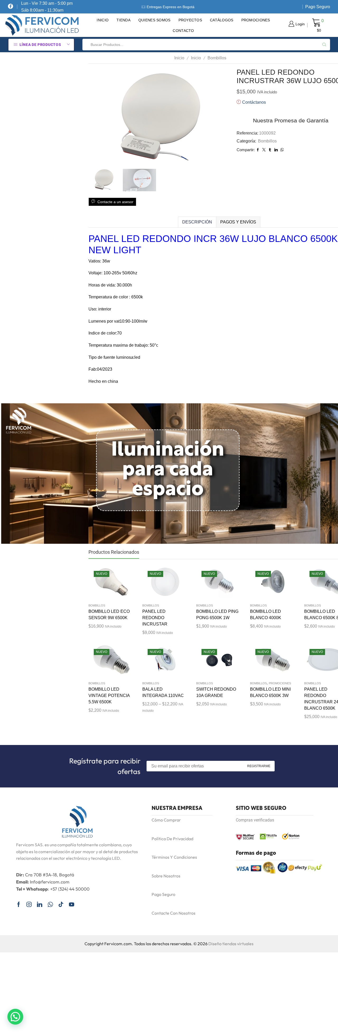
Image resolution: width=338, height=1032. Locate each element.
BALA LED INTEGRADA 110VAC (163, 692)
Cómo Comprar (166, 820)
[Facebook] (10, 7)
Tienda (123, 20)
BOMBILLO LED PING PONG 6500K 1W (217, 614)
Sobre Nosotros (166, 875)
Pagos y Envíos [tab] (238, 222)
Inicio (103, 20)
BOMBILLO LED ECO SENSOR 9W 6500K (109, 614)
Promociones (255, 20)
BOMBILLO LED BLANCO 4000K (265, 614)
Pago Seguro (317, 6)
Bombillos (217, 58)
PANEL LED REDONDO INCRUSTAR (154, 617)
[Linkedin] (39, 904)
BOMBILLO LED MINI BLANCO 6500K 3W (270, 692)
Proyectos (190, 20)
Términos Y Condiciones (174, 857)
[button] (15, 1017)
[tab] (197, 222)
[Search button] (324, 44)
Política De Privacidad (172, 838)
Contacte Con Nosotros (173, 913)
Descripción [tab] (197, 222)
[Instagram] (29, 904)
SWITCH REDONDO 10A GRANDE (216, 692)
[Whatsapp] (50, 904)
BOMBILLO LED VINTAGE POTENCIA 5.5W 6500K (109, 695)
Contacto (183, 30)
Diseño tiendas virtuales (230, 943)
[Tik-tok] (61, 904)
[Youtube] (71, 904)
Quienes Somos (154, 20)
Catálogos (221, 20)
